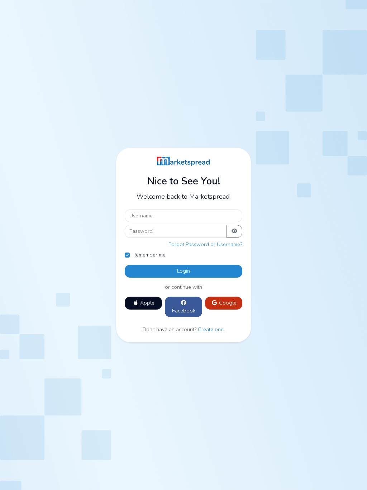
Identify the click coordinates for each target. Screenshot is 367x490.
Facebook (183, 310)
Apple (146, 302)
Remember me (149, 254)
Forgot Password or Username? (205, 244)
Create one (211, 329)
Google (227, 302)
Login (183, 270)
